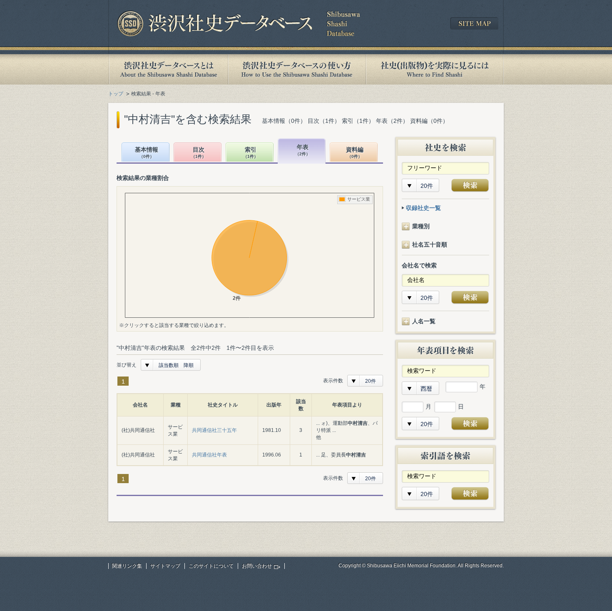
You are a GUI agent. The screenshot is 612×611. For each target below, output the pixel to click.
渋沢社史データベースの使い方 (297, 69)
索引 (250, 152)
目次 (198, 152)
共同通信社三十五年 (214, 430)
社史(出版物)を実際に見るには (435, 69)
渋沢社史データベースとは (168, 69)
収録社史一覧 (423, 207)
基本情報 (146, 152)
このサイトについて (211, 566)
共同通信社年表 (209, 455)
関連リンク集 (127, 566)
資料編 (354, 152)
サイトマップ (165, 566)
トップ (115, 94)
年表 (302, 150)
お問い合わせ (257, 566)
